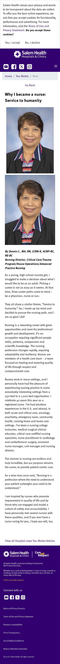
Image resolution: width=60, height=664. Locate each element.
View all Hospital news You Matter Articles (30, 541)
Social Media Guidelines (13, 640)
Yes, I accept (12, 42)
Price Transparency (11, 632)
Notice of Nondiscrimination (15, 648)
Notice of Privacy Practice (14, 608)
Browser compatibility (12, 624)
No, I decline (32, 42)
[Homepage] (26, 556)
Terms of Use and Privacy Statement (18, 616)
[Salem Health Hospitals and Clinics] (30, 54)
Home (8, 76)
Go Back (30, 85)
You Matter (22, 76)
